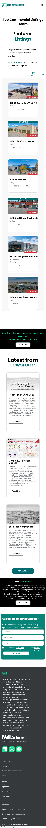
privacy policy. (37, 649)
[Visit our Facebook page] (12, 749)
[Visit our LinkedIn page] (4, 749)
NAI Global (14, 705)
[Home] (12, 5)
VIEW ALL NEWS (23, 571)
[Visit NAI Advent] (14, 738)
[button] (42, 5)
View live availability (7, 827)
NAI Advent (16, 692)
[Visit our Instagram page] (19, 749)
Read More (16, 421)
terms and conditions (20, 649)
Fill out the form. (15, 62)
